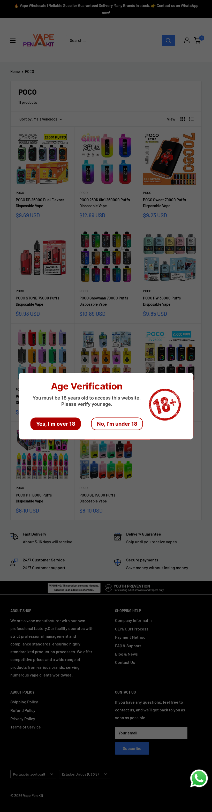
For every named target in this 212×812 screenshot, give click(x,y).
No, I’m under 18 (117, 424)
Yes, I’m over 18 (55, 424)
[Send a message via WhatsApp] (199, 778)
